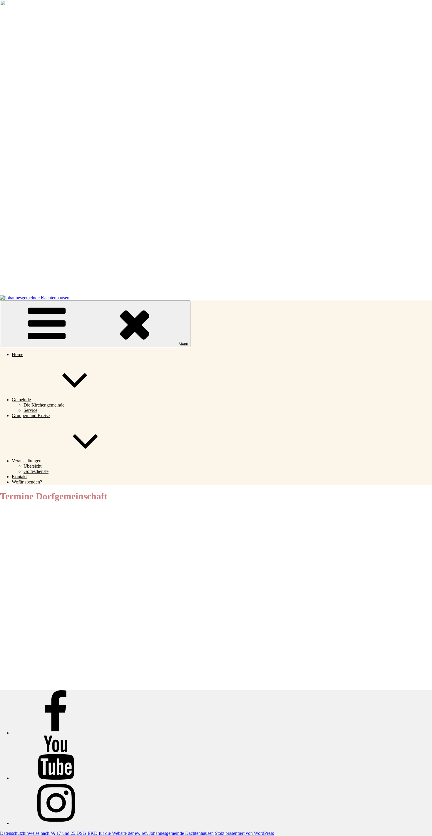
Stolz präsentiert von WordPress (244, 833)
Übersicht (32, 466)
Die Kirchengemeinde (44, 404)
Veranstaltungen (26, 460)
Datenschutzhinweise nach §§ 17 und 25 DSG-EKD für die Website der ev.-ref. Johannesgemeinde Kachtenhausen (107, 833)
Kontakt (19, 476)
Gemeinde (21, 399)
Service (30, 410)
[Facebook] (56, 732)
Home (17, 354)
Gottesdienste (36, 471)
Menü (183, 344)
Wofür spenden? (27, 481)
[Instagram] (56, 823)
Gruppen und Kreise (31, 415)
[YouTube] (56, 777)
